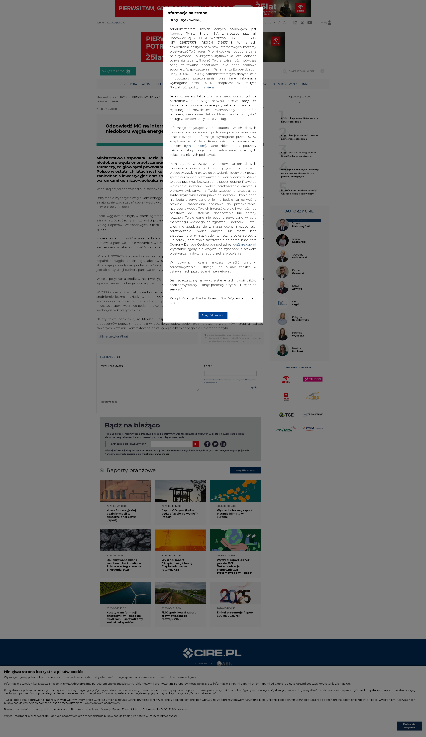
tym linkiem (195, 146)
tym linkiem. (205, 87)
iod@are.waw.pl (244, 244)
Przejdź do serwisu (213, 315)
